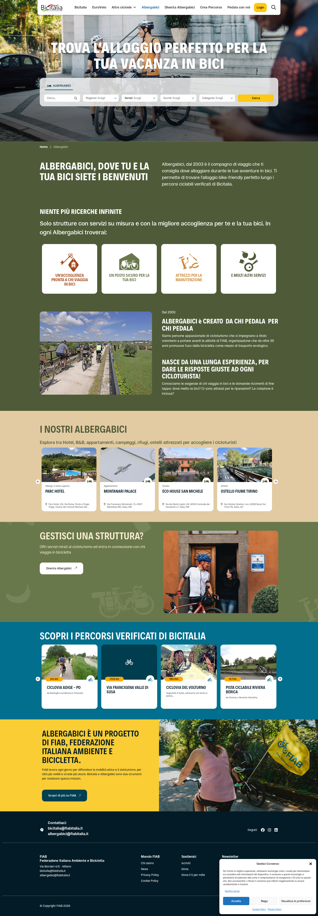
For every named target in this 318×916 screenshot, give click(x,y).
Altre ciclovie (122, 7)
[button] (310, 864)
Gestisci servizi (232, 891)
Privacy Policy (274, 909)
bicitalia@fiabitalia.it (66, 828)
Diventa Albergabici (180, 7)
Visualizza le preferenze (295, 901)
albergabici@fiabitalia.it (68, 834)
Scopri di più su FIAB (62, 795)
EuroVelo (99, 7)
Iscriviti (185, 863)
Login (260, 7)
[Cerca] (273, 7)
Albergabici (150, 7)
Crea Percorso (211, 7)
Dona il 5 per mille (193, 875)
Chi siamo (147, 863)
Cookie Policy (259, 909)
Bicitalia (81, 7)
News (144, 869)
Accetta (236, 901)
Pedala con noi (238, 7)
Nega (264, 901)
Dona (184, 869)
